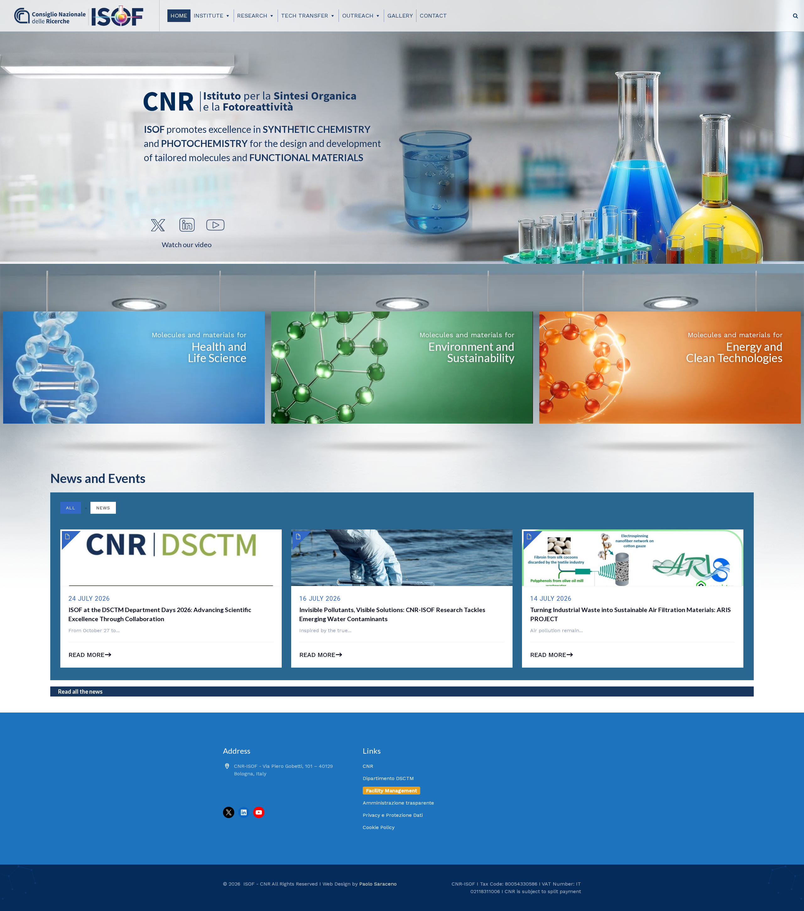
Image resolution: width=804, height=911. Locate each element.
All (70, 507)
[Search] (795, 16)
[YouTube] (258, 812)
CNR (368, 766)
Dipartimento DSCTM (388, 778)
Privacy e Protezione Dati (393, 815)
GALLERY (400, 15)
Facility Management (391, 791)
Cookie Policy (378, 827)
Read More (86, 655)
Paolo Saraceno (378, 884)
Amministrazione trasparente (398, 803)
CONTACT (433, 15)
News (103, 507)
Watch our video (187, 244)
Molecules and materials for (199, 335)
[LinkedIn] (243, 812)
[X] (228, 812)
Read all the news (80, 691)
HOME (179, 15)
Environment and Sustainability (471, 352)
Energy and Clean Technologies (734, 352)
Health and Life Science (217, 352)
